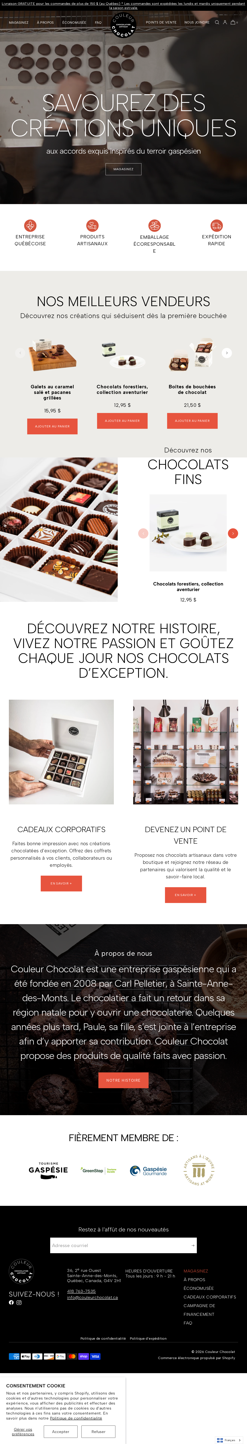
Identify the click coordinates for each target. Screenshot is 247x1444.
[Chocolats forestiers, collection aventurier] (122, 355)
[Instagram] (19, 1303)
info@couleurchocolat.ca (92, 1297)
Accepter (60, 1431)
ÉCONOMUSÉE (74, 22)
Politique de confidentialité (76, 1418)
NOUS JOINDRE (197, 22)
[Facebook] (11, 1303)
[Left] (20, 353)
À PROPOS (45, 22)
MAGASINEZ (19, 22)
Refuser (98, 1431)
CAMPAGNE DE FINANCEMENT (199, 1310)
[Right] (227, 353)
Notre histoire (123, 1080)
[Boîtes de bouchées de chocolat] (192, 355)
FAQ (98, 22)
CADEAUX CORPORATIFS (210, 1297)
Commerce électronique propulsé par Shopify (196, 1358)
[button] (217, 22)
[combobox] (229, 1440)
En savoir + (185, 895)
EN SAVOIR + (61, 883)
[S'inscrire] (192, 1245)
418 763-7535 (81, 1291)
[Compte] (225, 22)
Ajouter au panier (52, 426)
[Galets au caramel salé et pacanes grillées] (52, 355)
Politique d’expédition (148, 1338)
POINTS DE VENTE (161, 22)
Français (230, 1440)
